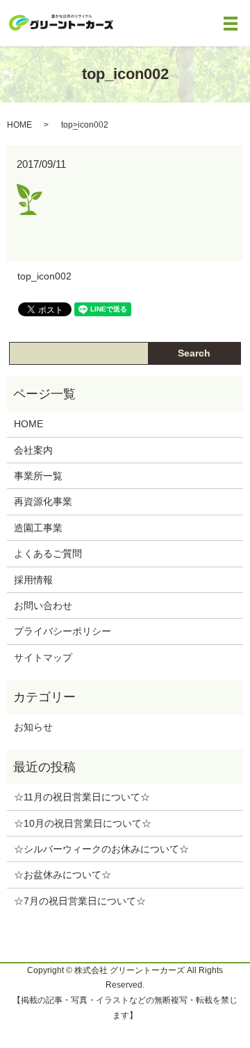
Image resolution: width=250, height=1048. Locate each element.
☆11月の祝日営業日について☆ (82, 796)
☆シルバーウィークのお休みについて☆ (101, 848)
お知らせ (33, 726)
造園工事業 (38, 527)
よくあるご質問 (48, 553)
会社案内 (33, 450)
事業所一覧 (38, 475)
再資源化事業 (43, 501)
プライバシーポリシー (62, 631)
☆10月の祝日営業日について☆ (82, 823)
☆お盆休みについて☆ (62, 874)
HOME (19, 125)
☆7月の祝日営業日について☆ (80, 901)
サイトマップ (43, 657)
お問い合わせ (43, 605)
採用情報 (33, 579)
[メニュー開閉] (231, 24)
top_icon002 (44, 276)
